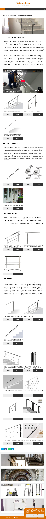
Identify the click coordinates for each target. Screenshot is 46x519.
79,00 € (8, 208)
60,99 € (28, 114)
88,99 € (8, 419)
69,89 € (8, 138)
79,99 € (28, 443)
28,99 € (28, 370)
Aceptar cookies (32, 515)
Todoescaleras (23, 3)
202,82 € (8, 273)
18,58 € (28, 184)
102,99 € (28, 319)
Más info (17, 114)
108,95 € (8, 443)
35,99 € (8, 184)
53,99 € (8, 343)
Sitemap (16, 517)
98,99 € (8, 114)
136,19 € (8, 319)
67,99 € (28, 249)
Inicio (2, 9)
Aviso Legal (9, 517)
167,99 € (28, 419)
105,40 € (8, 249)
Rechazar (41, 515)
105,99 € (8, 370)
